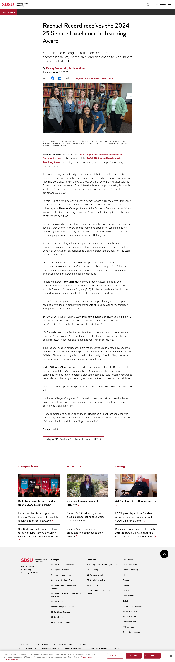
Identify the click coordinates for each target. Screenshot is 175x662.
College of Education (60, 569)
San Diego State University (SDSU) (102, 564)
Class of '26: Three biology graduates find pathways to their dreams (85, 532)
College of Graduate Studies (63, 580)
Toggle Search (148, 4)
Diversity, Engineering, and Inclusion (82, 503)
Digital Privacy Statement (63, 644)
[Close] (171, 656)
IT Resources (128, 627)
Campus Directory (130, 569)
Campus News (28, 466)
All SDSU (161, 4)
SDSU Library (57, 617)
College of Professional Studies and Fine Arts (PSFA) (73, 439)
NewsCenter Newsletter (133, 606)
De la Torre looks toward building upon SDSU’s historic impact (37, 503)
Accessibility (23, 644)
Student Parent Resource (74, 648)
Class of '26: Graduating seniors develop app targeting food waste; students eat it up (86, 516)
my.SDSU (127, 590)
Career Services (129, 621)
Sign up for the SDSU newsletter (94, 78)
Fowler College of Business (62, 606)
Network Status (129, 616)
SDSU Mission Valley (96, 580)
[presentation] (54, 560)
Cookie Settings (83, 644)
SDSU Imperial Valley (96, 575)
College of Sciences (59, 601)
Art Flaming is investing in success (135, 501)
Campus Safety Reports (28, 648)
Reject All (133, 656)
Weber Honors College (60, 622)
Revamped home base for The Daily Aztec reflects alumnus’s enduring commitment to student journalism (135, 532)
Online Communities (131, 632)
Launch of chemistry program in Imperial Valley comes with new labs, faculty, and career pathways (39, 516)
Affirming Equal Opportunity (98, 648)
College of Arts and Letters (62, 564)
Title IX (126, 600)
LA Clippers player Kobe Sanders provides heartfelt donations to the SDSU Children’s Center (134, 516)
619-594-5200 (27, 566)
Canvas (126, 585)
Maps (125, 575)
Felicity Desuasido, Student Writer (65, 68)
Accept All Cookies (152, 656)
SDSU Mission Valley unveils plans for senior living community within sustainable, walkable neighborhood (38, 532)
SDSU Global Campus (60, 612)
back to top (164, 554)
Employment (128, 595)
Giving (120, 466)
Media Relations (130, 611)
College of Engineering (61, 575)
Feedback (118, 648)
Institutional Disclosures (50, 648)
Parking (126, 580)
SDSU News (7, 12)
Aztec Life (74, 466)
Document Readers (41, 644)
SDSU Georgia (93, 569)
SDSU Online (92, 585)
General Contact (130, 564)
